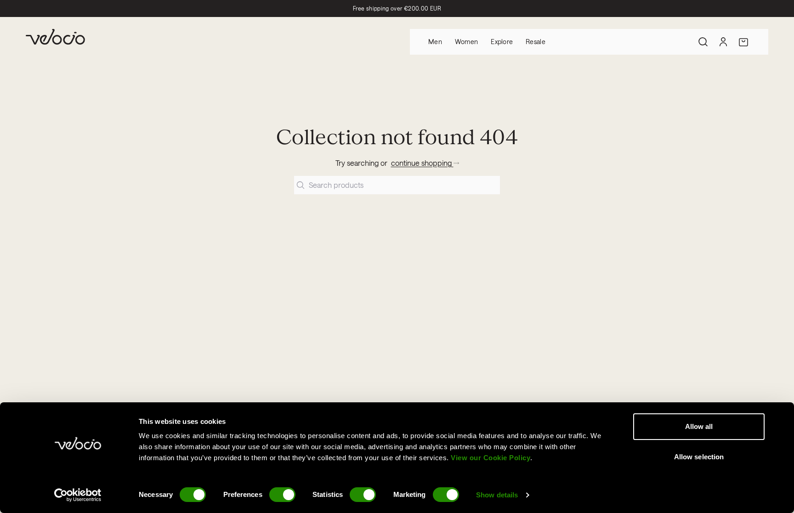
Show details (497, 495)
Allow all (699, 426)
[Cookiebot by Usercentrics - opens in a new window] (78, 495)
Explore (502, 41)
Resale (535, 41)
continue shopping (422, 162)
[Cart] (743, 41)
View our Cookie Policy (490, 458)
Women (466, 41)
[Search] (703, 41)
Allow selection (699, 457)
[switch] (282, 494)
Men (435, 41)
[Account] (723, 41)
